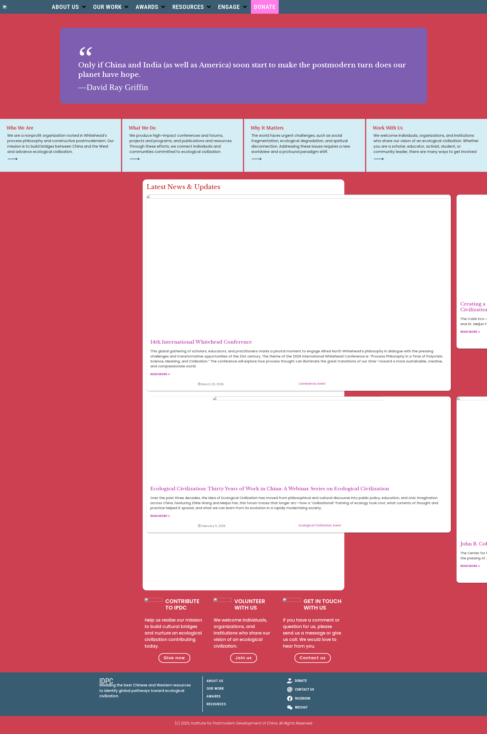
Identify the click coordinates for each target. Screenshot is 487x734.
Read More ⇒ (160, 374)
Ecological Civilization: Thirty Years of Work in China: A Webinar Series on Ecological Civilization (269, 488)
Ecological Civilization (315, 525)
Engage (229, 6)
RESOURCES (216, 704)
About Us (65, 6)
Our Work (107, 6)
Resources (188, 6)
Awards (147, 6)
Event (321, 384)
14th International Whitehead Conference (201, 342)
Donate (265, 6)
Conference (307, 384)
